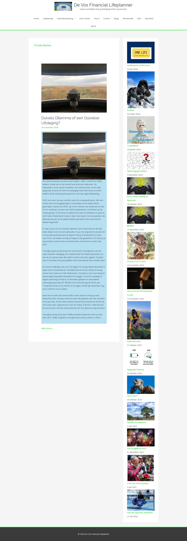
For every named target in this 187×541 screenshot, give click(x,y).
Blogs (116, 18)
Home (36, 18)
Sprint (93, 26)
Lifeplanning (48, 18)
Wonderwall (128, 18)
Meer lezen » (47, 328)
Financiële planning (65, 18)
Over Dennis (84, 18)
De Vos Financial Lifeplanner (103, 5)
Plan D (97, 18)
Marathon (149, 18)
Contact (106, 18)
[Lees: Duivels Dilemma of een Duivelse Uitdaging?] (74, 88)
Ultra (139, 18)
